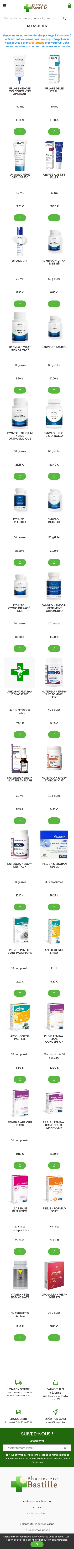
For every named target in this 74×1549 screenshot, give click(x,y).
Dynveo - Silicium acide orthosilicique (20, 436)
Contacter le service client (38, 1524)
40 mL (54, 106)
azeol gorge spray (54, 952)
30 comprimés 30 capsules (54, 1056)
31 (54, 378)
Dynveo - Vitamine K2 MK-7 (20, 349)
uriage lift (20, 261)
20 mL (19, 796)
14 (54, 809)
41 (19, 292)
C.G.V (38, 1507)
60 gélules (54, 279)
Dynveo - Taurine (54, 347)
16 (54, 637)
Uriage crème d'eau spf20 (20, 176)
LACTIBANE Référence (19, 1210)
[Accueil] (37, 7)
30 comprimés (54, 882)
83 (19, 637)
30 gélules (54, 623)
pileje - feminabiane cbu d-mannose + (54, 1125)
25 (19, 464)
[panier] (69, 5)
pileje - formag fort (54, 1210)
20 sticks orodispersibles (20, 1228)
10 (19, 1154)
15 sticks (54, 1226)
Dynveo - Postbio (20, 521)
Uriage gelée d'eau (54, 90)
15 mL (54, 968)
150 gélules (54, 537)
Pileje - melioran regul (54, 866)
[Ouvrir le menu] (4, 5)
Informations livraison (38, 1501)
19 (20, 120)
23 (19, 551)
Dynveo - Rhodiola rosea (54, 435)
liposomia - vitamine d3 (54, 1296)
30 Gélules (54, 1312)
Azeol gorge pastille (19, 1038)
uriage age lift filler (54, 176)
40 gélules (54, 796)
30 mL (54, 193)
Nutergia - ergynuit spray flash (19, 779)
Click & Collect (38, 1513)
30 (54, 1067)
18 (54, 120)
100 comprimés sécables (20, 1314)
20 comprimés (20, 1140)
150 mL (20, 106)
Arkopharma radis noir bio (19, 693)
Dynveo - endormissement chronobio (54, 608)
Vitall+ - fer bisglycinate (19, 1296)
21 (54, 551)
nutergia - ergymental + (19, 866)
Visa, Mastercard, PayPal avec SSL (55, 1394)
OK (37, 1544)
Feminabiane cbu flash (20, 1124)
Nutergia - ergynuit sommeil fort (54, 694)
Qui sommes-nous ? (37, 1530)
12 (20, 723)
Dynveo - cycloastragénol (19, 608)
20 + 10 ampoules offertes (19, 711)
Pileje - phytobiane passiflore (20, 952)
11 (20, 378)
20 (54, 464)
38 (54, 206)
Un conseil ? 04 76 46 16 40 (18, 1420)
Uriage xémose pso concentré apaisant (19, 91)
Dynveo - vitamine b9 (54, 262)
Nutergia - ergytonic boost (54, 779)
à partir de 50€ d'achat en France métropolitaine (19, 1392)
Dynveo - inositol (54, 521)
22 (20, 895)
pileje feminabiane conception (54, 1039)
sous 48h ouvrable (55, 1420)
